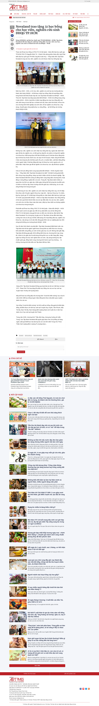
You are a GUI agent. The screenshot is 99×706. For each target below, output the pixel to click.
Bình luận (12, 27)
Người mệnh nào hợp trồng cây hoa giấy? (43, 575)
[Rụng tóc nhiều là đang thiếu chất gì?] (18, 511)
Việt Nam (12, 375)
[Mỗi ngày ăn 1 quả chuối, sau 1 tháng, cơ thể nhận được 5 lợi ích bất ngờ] (18, 551)
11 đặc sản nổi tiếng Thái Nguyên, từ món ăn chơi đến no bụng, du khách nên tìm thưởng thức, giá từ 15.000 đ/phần (46, 400)
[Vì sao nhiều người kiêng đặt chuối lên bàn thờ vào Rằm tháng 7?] (18, 591)
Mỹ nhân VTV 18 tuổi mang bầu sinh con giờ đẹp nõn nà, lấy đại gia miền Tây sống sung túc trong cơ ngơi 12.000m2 (46, 522)
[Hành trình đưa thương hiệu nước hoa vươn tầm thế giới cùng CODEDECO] (49, 369)
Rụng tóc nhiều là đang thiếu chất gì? (41, 507)
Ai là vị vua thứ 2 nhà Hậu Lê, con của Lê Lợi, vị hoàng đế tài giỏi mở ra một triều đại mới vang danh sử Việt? (45, 653)
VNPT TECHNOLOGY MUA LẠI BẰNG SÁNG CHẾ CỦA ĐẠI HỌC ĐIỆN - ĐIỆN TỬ (76, 380)
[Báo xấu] (12, 48)
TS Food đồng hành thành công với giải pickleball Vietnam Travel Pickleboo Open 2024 (22, 380)
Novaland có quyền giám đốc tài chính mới (27, 48)
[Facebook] (80, 689)
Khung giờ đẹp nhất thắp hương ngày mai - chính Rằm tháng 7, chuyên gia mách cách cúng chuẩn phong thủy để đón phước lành (46, 535)
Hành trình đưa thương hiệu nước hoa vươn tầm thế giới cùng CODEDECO (48, 380)
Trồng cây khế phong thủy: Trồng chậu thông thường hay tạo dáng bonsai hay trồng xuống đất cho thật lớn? (46, 467)
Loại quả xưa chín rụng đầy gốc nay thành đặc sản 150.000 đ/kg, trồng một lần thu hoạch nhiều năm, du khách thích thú (45, 562)
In (56, 339)
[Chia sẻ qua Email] (12, 39)
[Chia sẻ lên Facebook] (12, 35)
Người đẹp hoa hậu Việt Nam (18, 17)
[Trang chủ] (11, 14)
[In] (12, 44)
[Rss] (89, 689)
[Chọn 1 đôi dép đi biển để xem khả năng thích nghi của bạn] (18, 417)
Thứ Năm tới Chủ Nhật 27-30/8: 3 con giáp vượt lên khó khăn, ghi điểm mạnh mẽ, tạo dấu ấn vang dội (46, 494)
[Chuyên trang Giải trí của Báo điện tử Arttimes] (18, 7)
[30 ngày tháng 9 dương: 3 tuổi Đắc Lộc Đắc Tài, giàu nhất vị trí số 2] (18, 604)
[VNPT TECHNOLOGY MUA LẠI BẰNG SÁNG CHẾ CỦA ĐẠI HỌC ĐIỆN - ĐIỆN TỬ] (77, 369)
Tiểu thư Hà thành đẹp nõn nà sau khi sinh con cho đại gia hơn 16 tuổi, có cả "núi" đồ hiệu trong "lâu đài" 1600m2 (46, 427)
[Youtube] (83, 689)
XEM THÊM (37, 665)
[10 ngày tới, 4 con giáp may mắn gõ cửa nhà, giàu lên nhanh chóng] (18, 457)
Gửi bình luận (21, 351)
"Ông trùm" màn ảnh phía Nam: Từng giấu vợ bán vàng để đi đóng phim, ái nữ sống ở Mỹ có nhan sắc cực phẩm (46, 627)
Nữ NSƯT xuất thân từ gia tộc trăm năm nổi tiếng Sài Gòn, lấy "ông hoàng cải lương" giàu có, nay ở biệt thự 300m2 (46, 614)
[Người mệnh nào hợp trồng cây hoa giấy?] (18, 579)
